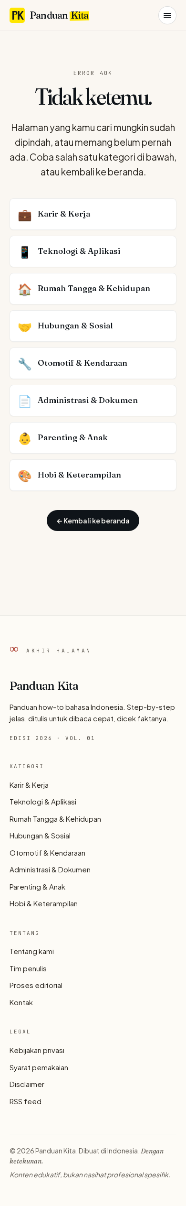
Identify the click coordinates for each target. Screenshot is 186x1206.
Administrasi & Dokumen (50, 869)
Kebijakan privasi (37, 1049)
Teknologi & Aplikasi (43, 801)
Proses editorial (36, 984)
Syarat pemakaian (39, 1067)
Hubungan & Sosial (40, 835)
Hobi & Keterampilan (44, 903)
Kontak (21, 1002)
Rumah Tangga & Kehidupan (55, 818)
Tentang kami (32, 951)
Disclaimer (27, 1083)
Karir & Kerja (29, 784)
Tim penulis (28, 968)
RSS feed (25, 1101)
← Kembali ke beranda (93, 520)
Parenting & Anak (37, 886)
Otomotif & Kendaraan (47, 852)
